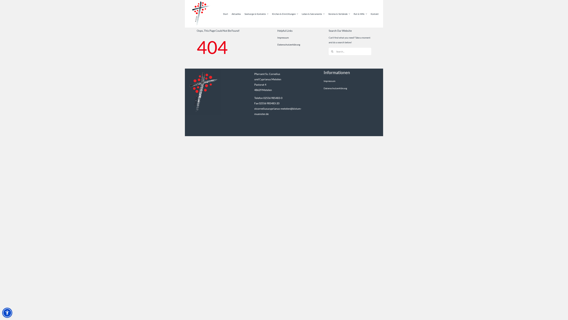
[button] (7, 312)
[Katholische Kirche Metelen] (203, 71)
